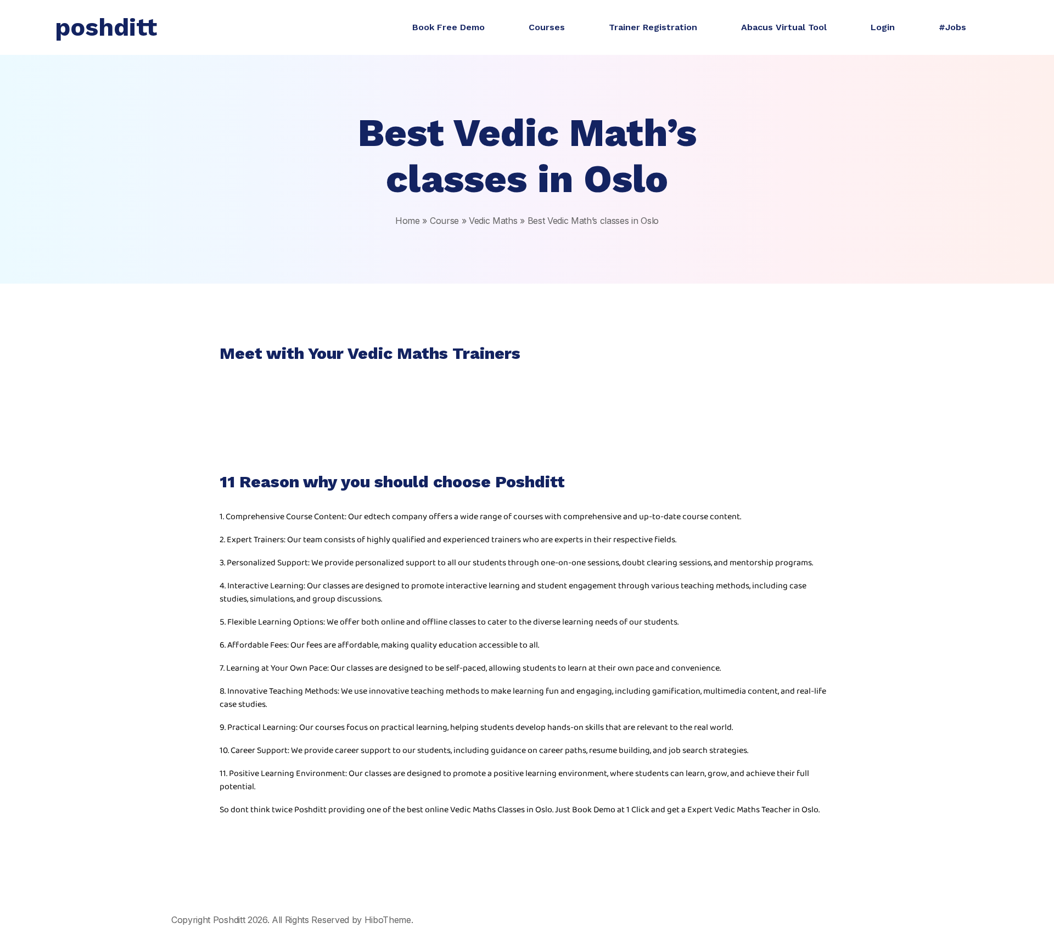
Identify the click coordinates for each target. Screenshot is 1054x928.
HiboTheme (388, 919)
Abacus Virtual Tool (784, 27)
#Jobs (952, 27)
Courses (547, 27)
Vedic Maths (493, 220)
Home (407, 220)
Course (444, 220)
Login (883, 27)
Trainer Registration (653, 27)
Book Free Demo (448, 27)
